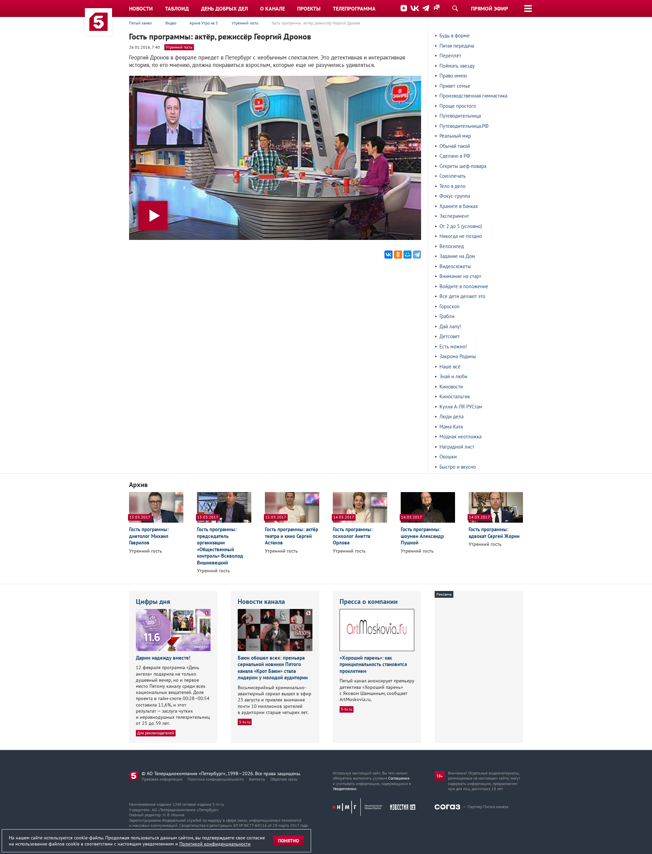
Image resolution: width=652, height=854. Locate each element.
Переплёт (450, 55)
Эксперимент (454, 216)
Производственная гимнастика (473, 95)
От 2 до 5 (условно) (460, 226)
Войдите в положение (463, 286)
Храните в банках (458, 206)
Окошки (448, 456)
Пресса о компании (369, 601)
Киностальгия (454, 396)
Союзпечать (452, 176)
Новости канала (261, 601)
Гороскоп (449, 306)
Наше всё (449, 366)
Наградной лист (456, 446)
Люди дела (451, 416)
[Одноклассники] (398, 254)
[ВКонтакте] (388, 254)
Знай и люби (453, 376)
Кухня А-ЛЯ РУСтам (460, 406)
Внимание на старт (460, 276)
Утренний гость (179, 47)
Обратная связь (283, 779)
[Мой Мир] (407, 254)
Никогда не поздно (460, 236)
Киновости (451, 386)
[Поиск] (455, 8)
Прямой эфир (489, 8)
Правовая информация (162, 779)
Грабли (446, 316)
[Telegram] (417, 254)
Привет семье (454, 86)
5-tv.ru (244, 722)
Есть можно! (453, 346)
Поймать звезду (457, 66)
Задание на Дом (457, 256)
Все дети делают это (462, 296)
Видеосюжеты (455, 266)
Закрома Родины (457, 356)
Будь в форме (454, 35)
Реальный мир (455, 136)
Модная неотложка (460, 436)
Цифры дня (153, 601)
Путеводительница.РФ (464, 126)
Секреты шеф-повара (462, 166)
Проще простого (457, 106)
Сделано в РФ (454, 156)
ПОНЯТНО (288, 841)
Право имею (453, 75)
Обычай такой (454, 146)
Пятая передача (456, 45)
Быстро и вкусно (457, 467)
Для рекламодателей (155, 732)
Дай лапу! (450, 326)
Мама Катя (451, 426)
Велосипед (451, 246)
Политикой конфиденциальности (215, 844)
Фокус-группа (454, 196)
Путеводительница (460, 115)
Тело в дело (452, 186)
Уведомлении (345, 788)
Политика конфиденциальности (215, 779)
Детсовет (449, 336)
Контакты (257, 779)
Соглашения (399, 778)
